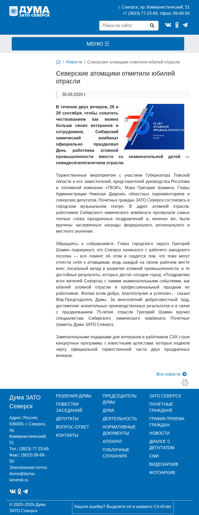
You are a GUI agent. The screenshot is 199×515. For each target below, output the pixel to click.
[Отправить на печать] (185, 382)
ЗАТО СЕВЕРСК (165, 396)
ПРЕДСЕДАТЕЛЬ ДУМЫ (120, 399)
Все (168, 374)
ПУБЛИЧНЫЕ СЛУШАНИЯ (116, 453)
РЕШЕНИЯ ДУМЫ (73, 396)
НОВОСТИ (159, 433)
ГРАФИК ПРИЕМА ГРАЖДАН (166, 422)
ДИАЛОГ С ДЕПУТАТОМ (161, 444)
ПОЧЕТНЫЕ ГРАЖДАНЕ (161, 407)
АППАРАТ (112, 441)
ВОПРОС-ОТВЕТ (72, 427)
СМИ (154, 456)
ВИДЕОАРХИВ (163, 464)
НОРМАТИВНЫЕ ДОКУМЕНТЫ (119, 430)
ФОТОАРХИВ (162, 472)
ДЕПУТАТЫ (67, 419)
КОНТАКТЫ (67, 435)
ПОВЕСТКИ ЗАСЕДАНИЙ (69, 407)
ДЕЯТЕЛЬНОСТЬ (120, 419)
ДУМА (108, 410)
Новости (74, 62)
